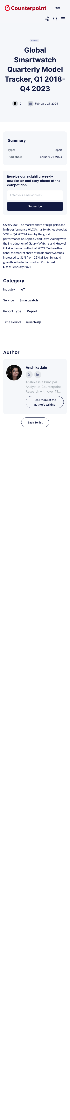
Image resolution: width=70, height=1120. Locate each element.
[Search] (55, 19)
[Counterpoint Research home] (17, 8)
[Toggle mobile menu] (63, 18)
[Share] (47, 19)
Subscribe (35, 206)
